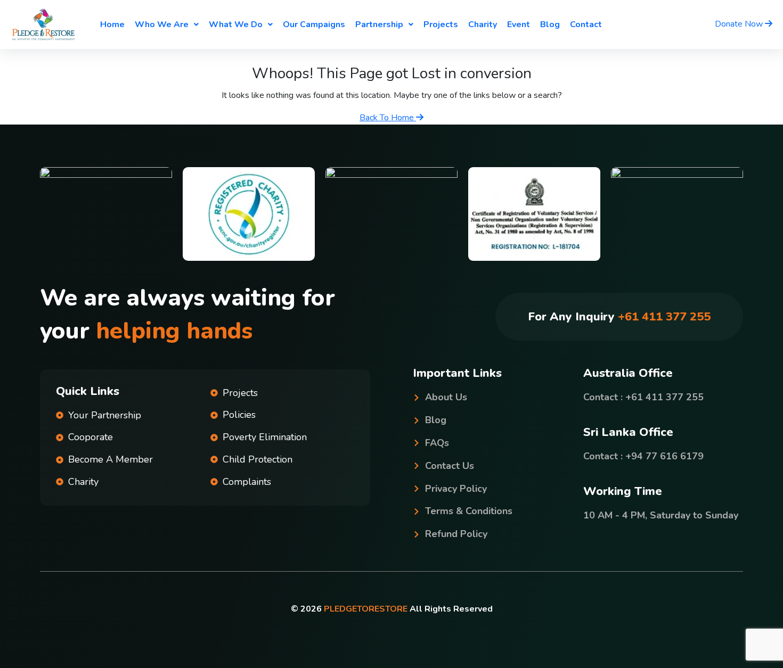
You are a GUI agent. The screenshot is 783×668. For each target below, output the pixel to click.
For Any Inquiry (619, 317)
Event (518, 24)
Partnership (379, 24)
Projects (440, 24)
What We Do (236, 24)
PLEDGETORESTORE (365, 609)
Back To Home (388, 117)
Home (112, 24)
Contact (586, 24)
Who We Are (162, 24)
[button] (167, 24)
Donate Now (740, 24)
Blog (550, 24)
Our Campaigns (314, 24)
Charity (482, 24)
